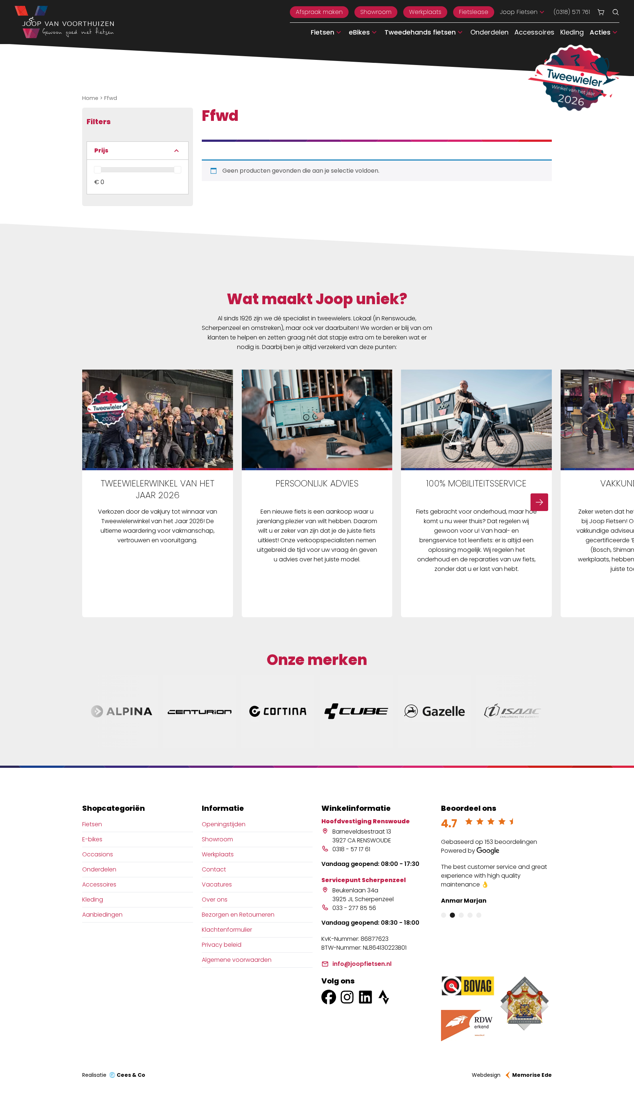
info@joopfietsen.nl (361, 964)
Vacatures (217, 884)
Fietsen (92, 824)
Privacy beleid (221, 944)
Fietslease (473, 12)
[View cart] (601, 12)
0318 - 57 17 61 (351, 849)
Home (90, 98)
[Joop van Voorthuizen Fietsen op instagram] (347, 997)
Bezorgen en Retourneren (238, 914)
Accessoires (534, 32)
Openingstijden (223, 824)
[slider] (97, 169)
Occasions (97, 854)
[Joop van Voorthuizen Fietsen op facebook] (328, 997)
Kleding (572, 32)
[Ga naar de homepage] (64, 22)
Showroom (375, 12)
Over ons (214, 899)
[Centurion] (199, 711)
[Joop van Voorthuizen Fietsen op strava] (383, 997)
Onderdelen (489, 32)
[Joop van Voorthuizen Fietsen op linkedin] (365, 997)
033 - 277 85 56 (354, 908)
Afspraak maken (319, 12)
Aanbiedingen (102, 914)
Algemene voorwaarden (237, 960)
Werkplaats (425, 12)
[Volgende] (539, 502)
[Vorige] (94, 502)
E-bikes (92, 839)
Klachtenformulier (227, 929)
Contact (214, 869)
